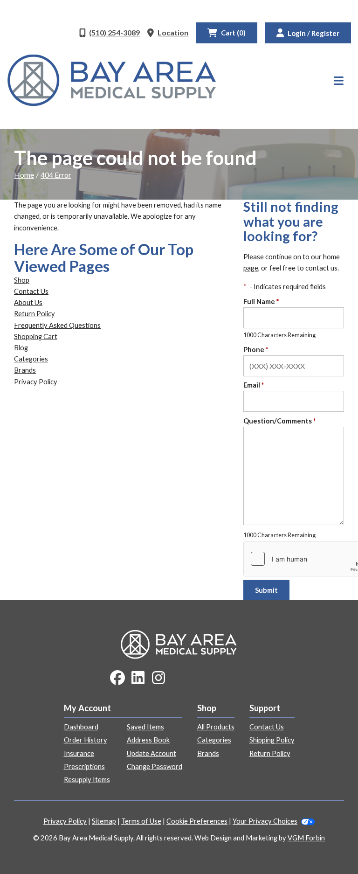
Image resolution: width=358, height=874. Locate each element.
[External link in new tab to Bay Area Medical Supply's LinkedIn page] (138, 678)
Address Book (148, 740)
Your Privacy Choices (265, 821)
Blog (21, 348)
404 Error (56, 174)
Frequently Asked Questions (57, 325)
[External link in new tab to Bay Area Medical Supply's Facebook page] (117, 678)
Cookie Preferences (196, 821)
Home (24, 174)
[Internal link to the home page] (179, 643)
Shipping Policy (272, 740)
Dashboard (81, 727)
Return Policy (34, 314)
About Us (28, 302)
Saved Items (145, 727)
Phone (255, 350)
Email (253, 385)
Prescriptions (84, 766)
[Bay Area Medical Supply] (112, 80)
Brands (25, 370)
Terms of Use (141, 821)
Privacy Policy (35, 382)
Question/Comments (279, 421)
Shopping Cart (35, 336)
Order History (85, 740)
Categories (31, 359)
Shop (21, 280)
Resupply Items (87, 780)
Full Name (261, 301)
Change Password (154, 766)
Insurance (79, 753)
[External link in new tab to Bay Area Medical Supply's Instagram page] (158, 678)
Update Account (151, 753)
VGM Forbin (306, 838)
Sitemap (104, 821)
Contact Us (31, 291)
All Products (215, 727)
